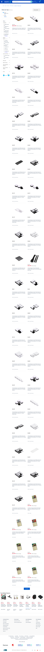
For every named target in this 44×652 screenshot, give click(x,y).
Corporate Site (38, 622)
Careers (37, 620)
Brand (4, 37)
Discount (4, 60)
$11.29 (29, 217)
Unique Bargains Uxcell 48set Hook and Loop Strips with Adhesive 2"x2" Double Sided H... (18, 149)
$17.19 (13, 73)
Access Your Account (17, 620)
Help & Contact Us (5, 629)
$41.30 (8, 602)
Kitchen (8, 5)
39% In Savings (33, 505)
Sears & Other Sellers (5, 68)
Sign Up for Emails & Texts (6, 628)
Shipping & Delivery (5, 625)
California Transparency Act (14, 638)
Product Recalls (5, 626)
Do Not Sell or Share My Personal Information (21, 639)
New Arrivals (5, 62)
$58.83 (20, 602)
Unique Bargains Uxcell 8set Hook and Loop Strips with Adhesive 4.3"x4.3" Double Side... (18, 101)
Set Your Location (5, 16)
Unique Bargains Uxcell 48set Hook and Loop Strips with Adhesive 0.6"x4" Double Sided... (19, 437)
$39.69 (33, 603)
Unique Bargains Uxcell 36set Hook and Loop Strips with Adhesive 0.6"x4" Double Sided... (34, 173)
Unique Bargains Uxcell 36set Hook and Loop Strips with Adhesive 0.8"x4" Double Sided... (19, 461)
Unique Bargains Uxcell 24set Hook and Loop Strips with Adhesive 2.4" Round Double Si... (34, 77)
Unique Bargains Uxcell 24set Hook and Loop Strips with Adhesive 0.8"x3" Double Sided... (19, 245)
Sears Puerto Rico (38, 625)
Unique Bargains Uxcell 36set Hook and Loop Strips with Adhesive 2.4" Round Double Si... (18, 77)
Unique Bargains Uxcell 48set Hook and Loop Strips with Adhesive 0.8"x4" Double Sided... (34, 125)
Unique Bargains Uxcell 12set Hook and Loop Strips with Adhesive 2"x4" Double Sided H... (34, 293)
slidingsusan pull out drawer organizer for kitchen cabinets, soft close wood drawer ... (19, 29)
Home (3, 5)
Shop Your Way (38, 626)
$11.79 (13, 193)
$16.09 (29, 337)
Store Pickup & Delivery (5, 65)
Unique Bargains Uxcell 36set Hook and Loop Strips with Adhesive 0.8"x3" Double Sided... (19, 485)
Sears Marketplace (29, 619)
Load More (26, 588)
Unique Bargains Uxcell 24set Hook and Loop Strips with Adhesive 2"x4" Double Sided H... (34, 341)
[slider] (3, 75)
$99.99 (2, 602)
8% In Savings (33, 265)
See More (6, 52)
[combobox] (22, 2)
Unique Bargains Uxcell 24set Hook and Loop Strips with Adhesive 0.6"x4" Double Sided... (34, 485)
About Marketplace (28, 622)
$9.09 (29, 289)
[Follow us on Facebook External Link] (32, 650)
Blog (36, 628)
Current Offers (5, 53)
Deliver (6, 13)
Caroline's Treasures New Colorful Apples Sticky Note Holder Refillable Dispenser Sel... (34, 533)
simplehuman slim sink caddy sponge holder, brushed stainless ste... (21, 605)
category (4, 22)
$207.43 (13, 24)
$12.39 (13, 169)
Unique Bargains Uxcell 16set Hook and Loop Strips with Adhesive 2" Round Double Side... (18, 197)
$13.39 (29, 145)
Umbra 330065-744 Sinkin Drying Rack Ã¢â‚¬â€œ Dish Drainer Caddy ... (28, 605)
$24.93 (29, 504)
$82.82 (27, 602)
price (4, 71)
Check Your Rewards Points (18, 622)
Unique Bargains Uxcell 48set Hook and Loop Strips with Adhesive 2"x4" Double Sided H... (18, 317)
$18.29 (29, 49)
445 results (7, 9)
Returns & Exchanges (6, 623)
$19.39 (13, 49)
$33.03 (8, 603)
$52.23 (14, 602)
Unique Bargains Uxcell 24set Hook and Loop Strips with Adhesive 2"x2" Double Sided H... (34, 149)
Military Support (38, 623)
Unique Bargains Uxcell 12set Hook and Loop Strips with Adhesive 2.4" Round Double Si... (34, 197)
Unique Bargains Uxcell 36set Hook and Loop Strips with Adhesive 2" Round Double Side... (18, 413)
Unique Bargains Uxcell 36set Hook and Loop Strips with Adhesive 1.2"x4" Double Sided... (19, 365)
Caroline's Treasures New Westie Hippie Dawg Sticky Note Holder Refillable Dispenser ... (18, 533)
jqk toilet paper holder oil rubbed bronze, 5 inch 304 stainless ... (9, 605)
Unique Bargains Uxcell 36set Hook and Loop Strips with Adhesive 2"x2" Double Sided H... (18, 389)
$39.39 (29, 25)
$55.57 (33, 602)
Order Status (4, 622)
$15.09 (13, 385)
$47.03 (20, 603)
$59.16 (27, 603)
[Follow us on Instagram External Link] (40, 650)
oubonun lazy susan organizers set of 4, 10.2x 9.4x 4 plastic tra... (15, 605)
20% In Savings (19, 25)
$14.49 (29, 73)
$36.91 (39, 603)
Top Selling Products (5, 593)
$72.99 (2, 603)
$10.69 (13, 241)
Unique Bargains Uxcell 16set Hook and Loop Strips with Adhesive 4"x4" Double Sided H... (18, 53)
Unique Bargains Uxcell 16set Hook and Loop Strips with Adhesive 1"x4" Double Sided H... (34, 221)
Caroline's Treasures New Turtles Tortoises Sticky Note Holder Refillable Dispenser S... (18, 557)
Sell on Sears (27, 620)
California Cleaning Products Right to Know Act (25, 638)
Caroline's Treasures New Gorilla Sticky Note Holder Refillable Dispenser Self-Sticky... (34, 509)
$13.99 (29, 121)
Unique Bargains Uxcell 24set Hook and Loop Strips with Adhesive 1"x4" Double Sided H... (18, 125)
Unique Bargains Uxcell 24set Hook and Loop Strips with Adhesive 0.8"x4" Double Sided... (19, 509)
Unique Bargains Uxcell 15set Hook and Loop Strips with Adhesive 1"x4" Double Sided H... (34, 245)
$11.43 (29, 264)
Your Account (16, 619)
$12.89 (29, 433)
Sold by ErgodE (29, 513)
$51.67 (39, 602)
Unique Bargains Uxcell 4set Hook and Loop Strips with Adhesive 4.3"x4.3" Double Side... (18, 221)
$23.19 (13, 313)
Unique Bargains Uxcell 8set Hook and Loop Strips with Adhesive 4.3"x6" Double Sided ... (19, 341)
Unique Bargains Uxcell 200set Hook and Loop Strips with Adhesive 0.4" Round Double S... (19, 173)
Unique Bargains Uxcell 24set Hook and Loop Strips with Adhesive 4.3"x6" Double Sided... (34, 29)
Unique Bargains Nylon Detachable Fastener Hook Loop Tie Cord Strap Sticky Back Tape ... (34, 269)
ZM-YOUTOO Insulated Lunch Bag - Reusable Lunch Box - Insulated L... (34, 605)
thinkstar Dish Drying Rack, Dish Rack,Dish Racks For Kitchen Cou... (3, 605)
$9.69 (13, 289)
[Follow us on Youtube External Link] (37, 650)
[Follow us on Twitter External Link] (35, 650)
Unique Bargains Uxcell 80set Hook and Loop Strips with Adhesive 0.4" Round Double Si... (18, 269)
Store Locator (5, 620)
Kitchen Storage (11, 5)
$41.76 (14, 603)
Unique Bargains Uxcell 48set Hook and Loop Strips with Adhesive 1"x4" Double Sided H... (34, 53)
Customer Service (6, 619)
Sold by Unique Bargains (31, 33)
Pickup (5, 16)
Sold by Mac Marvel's (14, 33)
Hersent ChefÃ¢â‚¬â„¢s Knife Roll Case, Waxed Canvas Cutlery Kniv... (40, 605)
